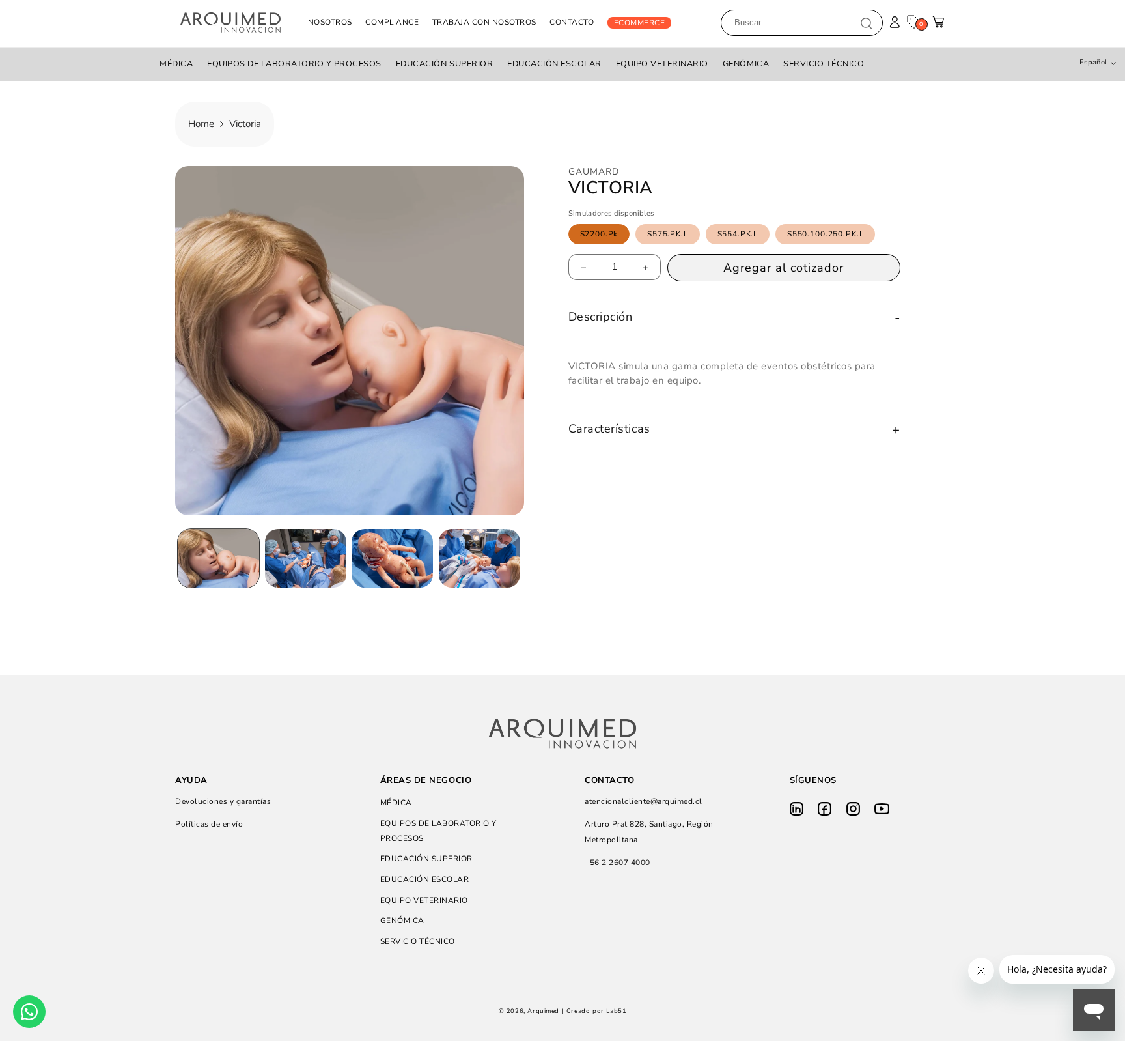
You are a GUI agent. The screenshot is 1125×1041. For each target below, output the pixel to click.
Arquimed (543, 1011)
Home (201, 123)
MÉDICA (176, 64)
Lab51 (616, 1011)
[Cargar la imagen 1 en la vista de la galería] (218, 558)
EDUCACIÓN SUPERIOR (444, 64)
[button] (939, 26)
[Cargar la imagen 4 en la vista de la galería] (479, 558)
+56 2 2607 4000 (617, 862)
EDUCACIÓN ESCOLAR (554, 64)
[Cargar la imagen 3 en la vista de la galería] (392, 558)
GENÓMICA (746, 64)
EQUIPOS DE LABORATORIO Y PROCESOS (294, 64)
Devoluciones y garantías (223, 802)
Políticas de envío (209, 825)
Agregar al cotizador (783, 268)
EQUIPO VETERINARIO (662, 64)
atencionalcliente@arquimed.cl (643, 802)
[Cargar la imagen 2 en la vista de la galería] (305, 558)
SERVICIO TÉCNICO (823, 64)
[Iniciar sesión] (895, 22)
